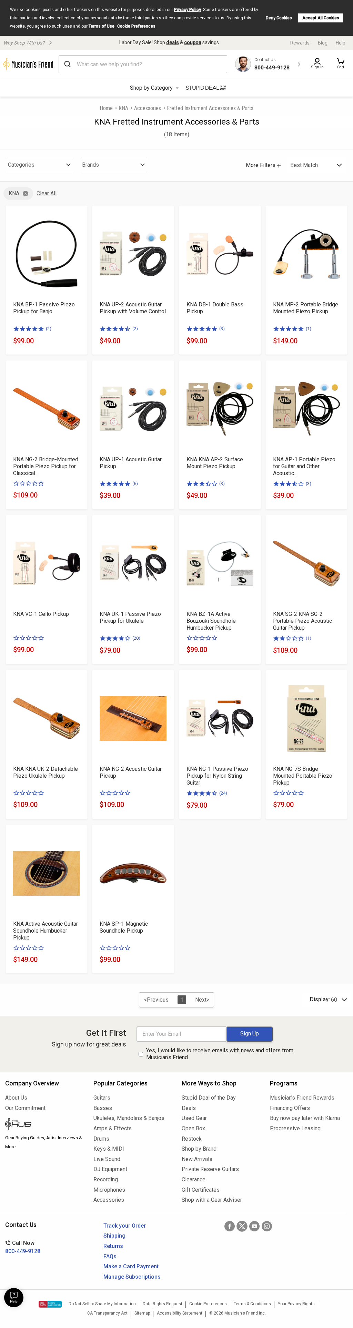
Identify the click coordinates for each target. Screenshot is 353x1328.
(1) (308, 328)
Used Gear (194, 1118)
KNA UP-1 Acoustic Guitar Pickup (131, 463)
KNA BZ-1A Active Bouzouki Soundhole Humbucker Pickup (211, 621)
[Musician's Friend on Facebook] (229, 1226)
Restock (192, 1138)
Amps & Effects (112, 1128)
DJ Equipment (110, 1169)
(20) (136, 638)
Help (340, 43)
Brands (90, 164)
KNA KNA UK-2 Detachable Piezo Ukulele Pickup (45, 772)
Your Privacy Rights (296, 1303)
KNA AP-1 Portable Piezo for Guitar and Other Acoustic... (304, 466)
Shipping (114, 1235)
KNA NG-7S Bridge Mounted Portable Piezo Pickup (302, 776)
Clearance (193, 1179)
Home (106, 108)
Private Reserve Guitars (210, 1169)
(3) (222, 328)
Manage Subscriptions (132, 1276)
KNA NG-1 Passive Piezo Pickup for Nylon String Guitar (217, 776)
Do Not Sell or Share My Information (102, 1303)
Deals (189, 1108)
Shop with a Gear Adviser (212, 1200)
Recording (105, 1179)
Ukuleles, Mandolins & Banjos (128, 1118)
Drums (101, 1138)
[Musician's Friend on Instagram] (267, 1226)
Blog (322, 43)
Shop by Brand (199, 1148)
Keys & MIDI (108, 1148)
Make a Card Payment (131, 1266)
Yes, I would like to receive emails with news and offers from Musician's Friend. (219, 1054)
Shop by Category (151, 88)
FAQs (110, 1256)
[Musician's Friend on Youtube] (254, 1226)
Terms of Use (101, 26)
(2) (48, 328)
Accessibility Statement (179, 1313)
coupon (192, 42)
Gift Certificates (201, 1190)
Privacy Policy (187, 9)
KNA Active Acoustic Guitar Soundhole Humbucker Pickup (45, 931)
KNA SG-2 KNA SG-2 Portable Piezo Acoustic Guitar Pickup (302, 621)
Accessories (147, 108)
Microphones (109, 1190)
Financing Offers (290, 1108)
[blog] (44, 1125)
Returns (113, 1246)
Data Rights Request (162, 1303)
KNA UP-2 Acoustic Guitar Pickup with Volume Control (133, 308)
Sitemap (142, 1313)
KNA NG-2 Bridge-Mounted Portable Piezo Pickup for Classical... (45, 466)
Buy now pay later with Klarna (305, 1118)
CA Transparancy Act (107, 1313)
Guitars (101, 1097)
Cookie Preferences (136, 26)
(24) (223, 793)
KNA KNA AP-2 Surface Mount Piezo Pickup (214, 463)
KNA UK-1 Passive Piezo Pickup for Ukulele (130, 617)
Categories (21, 164)
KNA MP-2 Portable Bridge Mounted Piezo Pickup (305, 308)
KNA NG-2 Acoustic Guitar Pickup (131, 772)
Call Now (22, 1247)
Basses (102, 1108)
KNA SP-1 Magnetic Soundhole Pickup (124, 927)
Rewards (300, 43)
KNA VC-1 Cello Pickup (41, 614)
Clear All (47, 193)
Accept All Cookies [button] (320, 18)
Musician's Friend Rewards (302, 1097)
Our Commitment (25, 1108)
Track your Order (124, 1225)
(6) (135, 483)
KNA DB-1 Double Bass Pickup (214, 308)
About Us (16, 1097)
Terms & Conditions (252, 1303)
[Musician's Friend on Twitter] (242, 1226)
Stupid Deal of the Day (209, 1097)
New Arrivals (197, 1159)
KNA (123, 108)
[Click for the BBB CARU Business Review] (50, 1304)
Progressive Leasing (295, 1128)
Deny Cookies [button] (279, 18)
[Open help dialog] (13, 1297)
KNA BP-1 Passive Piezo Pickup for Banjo (44, 308)
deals (172, 42)
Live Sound (106, 1159)
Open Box (193, 1128)
